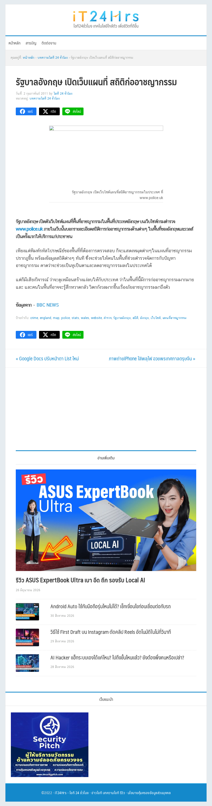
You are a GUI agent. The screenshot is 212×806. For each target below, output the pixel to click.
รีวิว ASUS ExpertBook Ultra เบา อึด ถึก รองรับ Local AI (80, 580)
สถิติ (135, 318)
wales (85, 318)
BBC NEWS (48, 305)
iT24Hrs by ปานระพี (106, 18)
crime (34, 318)
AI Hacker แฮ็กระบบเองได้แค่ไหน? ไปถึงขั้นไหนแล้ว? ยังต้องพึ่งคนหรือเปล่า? (117, 657)
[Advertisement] (106, 409)
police (65, 318)
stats (75, 318)
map (56, 318)
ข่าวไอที (97, 792)
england (45, 318)
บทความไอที (111, 792)
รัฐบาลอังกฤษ (122, 318)
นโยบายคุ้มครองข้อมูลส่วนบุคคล (149, 792)
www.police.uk (29, 229)
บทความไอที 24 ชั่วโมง (44, 98)
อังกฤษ (144, 318)
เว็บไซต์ (156, 318)
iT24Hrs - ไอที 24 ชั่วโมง (72, 792)
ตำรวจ (108, 318)
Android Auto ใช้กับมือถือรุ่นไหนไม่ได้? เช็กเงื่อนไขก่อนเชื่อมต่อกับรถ (110, 606)
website (96, 318)
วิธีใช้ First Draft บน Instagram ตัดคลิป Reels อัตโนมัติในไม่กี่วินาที (110, 631)
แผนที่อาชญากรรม (174, 318)
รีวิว (122, 792)
